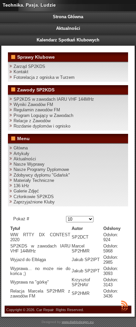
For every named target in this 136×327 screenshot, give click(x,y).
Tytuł (15, 228)
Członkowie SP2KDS (34, 196)
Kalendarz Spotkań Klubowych (68, 39)
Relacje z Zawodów (32, 120)
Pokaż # (21, 218)
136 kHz (21, 185)
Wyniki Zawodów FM (33, 104)
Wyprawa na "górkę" (29, 282)
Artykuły (21, 153)
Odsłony (111, 228)
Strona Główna (68, 16)
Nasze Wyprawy (29, 164)
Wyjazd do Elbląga (28, 259)
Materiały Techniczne (34, 180)
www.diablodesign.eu (78, 322)
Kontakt (21, 71)
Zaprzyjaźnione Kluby (34, 201)
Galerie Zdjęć (26, 191)
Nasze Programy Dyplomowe (41, 169)
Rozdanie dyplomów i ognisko (42, 126)
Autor (77, 228)
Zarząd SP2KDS (29, 66)
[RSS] (124, 306)
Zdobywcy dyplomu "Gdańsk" (42, 175)
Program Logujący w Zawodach (43, 115)
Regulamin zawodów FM (37, 109)
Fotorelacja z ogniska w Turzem (44, 77)
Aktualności (68, 28)
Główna (21, 147)
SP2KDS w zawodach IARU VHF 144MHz (54, 99)
